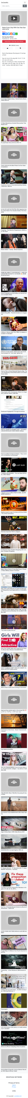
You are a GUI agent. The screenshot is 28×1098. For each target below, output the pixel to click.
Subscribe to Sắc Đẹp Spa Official (14, 41)
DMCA (14, 1085)
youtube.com (18, 1096)
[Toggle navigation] (25, 2)
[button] (25, 6)
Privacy (14, 1087)
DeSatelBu (4, 2)
